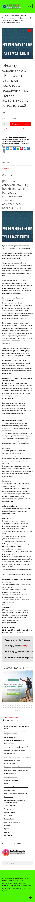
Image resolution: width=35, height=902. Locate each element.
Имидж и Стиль (9, 819)
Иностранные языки (10, 777)
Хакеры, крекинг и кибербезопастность (16, 809)
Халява (6, 832)
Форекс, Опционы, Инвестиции (14, 740)
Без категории (8, 835)
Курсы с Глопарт (9, 764)
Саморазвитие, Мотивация (18, 16)
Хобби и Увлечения (10, 805)
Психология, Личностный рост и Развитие (15, 139)
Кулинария (7, 825)
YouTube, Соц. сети (10, 754)
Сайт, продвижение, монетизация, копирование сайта (15, 733)
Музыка (6, 829)
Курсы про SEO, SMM (10, 737)
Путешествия (8, 797)
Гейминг (6, 783)
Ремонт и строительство (12, 822)
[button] (29, 30)
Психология (6, 143)
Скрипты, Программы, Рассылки (14, 750)
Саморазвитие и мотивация (11, 146)
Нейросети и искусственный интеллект (16, 770)
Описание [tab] (5, 162)
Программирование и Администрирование (17, 767)
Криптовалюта (9, 744)
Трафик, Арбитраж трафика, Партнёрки (17, 747)
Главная (6, 16)
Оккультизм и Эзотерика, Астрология (16, 787)
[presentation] (27, 669)
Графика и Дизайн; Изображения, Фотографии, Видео (14, 801)
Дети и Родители (9, 812)
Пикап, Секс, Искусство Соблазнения (16, 793)
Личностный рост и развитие (16, 141)
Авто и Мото (8, 815)
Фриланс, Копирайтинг (11, 780)
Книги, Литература (10, 773)
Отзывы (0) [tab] (6, 168)
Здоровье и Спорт (10, 790)
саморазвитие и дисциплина (19, 143)
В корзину (15, 124)
